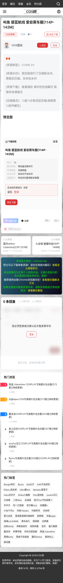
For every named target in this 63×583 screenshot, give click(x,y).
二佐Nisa (17, 500)
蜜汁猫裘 (53, 526)
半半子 (7, 505)
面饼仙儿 (49, 537)
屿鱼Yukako (23, 510)
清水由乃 (25, 521)
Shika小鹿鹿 (24, 495)
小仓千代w (9, 510)
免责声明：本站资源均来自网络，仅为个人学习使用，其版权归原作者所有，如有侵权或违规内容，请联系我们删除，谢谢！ (31, 562)
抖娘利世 (36, 510)
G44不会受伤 (43, 484)
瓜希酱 (45, 521)
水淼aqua (50, 516)
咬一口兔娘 (18, 505)
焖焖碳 (36, 521)
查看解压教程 (35, 290)
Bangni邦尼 (9, 484)
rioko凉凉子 (9, 495)
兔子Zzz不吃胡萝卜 (43, 500)
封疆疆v (44, 505)
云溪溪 (28, 500)
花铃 (43, 526)
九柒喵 (7, 500)
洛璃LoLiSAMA (11, 521)
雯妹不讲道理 (22, 537)
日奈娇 (46, 510)
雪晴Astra (8, 537)
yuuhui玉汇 (52, 495)
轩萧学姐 (17, 531)
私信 (55, 45)
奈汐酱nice (32, 505)
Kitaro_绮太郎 (10, 489)
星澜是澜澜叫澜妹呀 (24, 516)
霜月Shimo (37, 537)
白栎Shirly (9, 526)
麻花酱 (7, 542)
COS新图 (10, 34)
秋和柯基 (34, 526)
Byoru (21, 484)
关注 (43, 45)
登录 (16, 191)
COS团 (40, 555)
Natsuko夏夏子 (40, 489)
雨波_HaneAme (47, 531)
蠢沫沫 (7, 531)
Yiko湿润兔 (38, 495)
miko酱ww (25, 489)
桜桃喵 (40, 516)
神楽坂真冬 (22, 526)
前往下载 (54, 34)
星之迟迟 (8, 516)
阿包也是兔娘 (30, 531)
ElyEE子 (30, 484)
